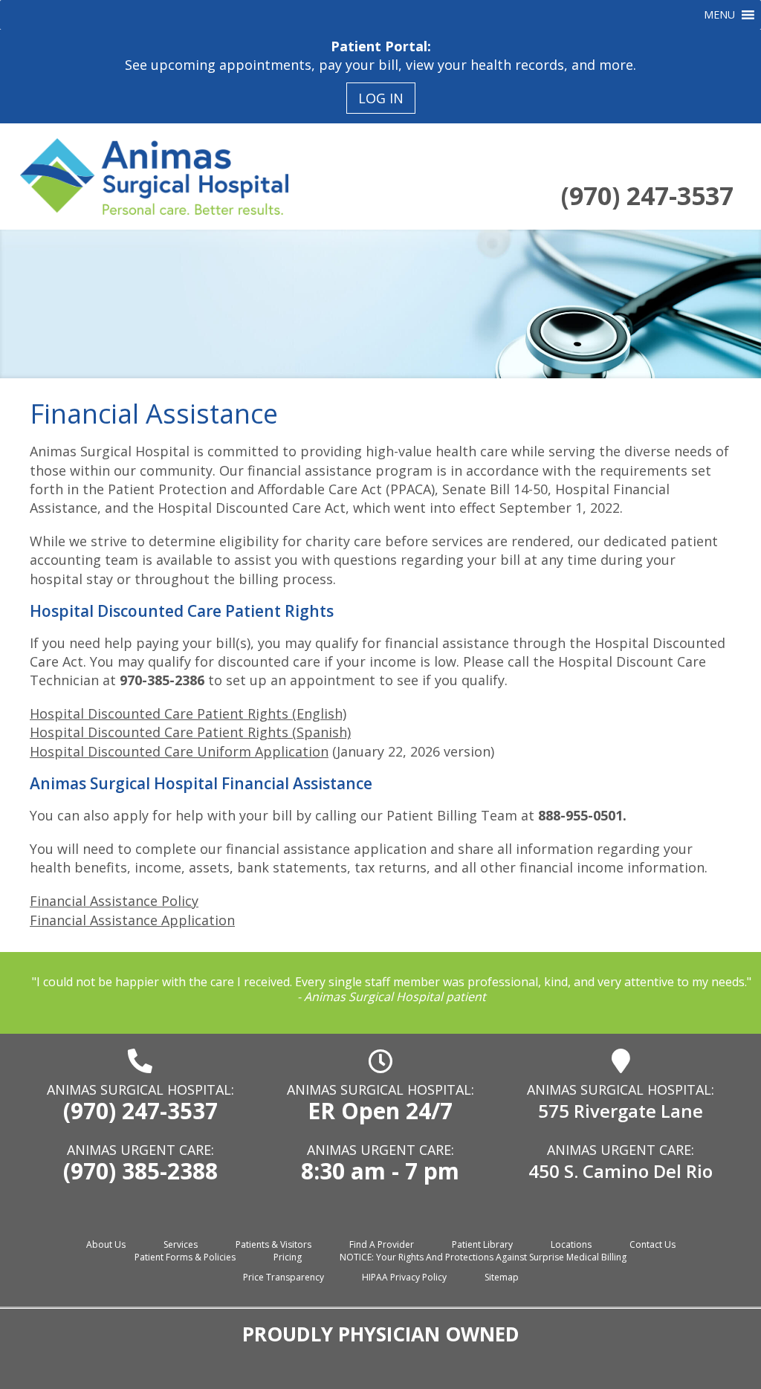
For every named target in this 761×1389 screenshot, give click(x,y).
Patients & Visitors (273, 1244)
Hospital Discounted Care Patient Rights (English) (188, 713)
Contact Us (652, 1244)
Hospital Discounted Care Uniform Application (179, 751)
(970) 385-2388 (140, 1171)
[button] (719, 15)
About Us (106, 1244)
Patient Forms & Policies (185, 1257)
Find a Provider (381, 1244)
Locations (571, 1244)
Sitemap (502, 1277)
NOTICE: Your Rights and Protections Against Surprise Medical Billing (483, 1257)
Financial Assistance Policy (114, 901)
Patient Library (482, 1244)
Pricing (287, 1257)
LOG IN (381, 98)
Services (180, 1244)
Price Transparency (283, 1277)
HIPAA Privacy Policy (404, 1277)
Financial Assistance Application (132, 920)
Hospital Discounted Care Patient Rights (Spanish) (190, 732)
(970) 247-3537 (647, 195)
